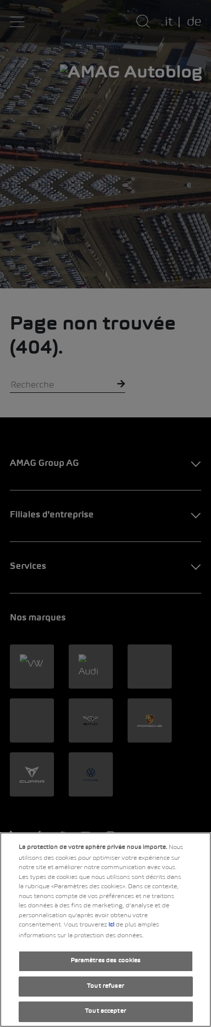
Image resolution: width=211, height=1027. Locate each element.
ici (111, 925)
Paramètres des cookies (106, 961)
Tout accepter (105, 1011)
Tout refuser (105, 986)
